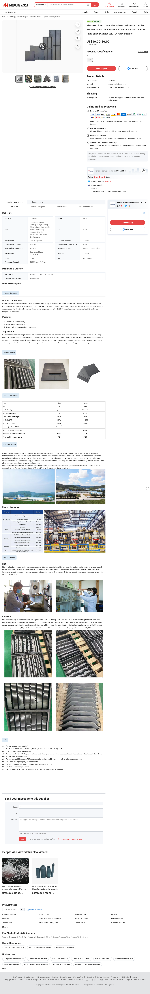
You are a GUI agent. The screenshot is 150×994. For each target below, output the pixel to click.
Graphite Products (118, 923)
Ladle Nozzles (80, 923)
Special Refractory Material (52, 17)
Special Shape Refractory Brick (50, 918)
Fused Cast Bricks (81, 918)
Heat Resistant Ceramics (65, 947)
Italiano (63, 980)
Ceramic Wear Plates (102, 959)
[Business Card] (144, 212)
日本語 (101, 980)
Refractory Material (35, 17)
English (20, 980)
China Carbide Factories (81, 959)
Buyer (96, 12)
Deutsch (70, 980)
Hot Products (17, 977)
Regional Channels (103, 977)
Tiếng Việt (128, 980)
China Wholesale (65, 977)
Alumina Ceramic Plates (61, 964)
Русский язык (54, 980)
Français (44, 980)
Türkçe (121, 980)
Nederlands (79, 980)
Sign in (145, 6)
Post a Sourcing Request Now (70, 839)
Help (107, 12)
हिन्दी (106, 980)
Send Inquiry (101, 68)
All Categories (10, 12)
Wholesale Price (78, 977)
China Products (29, 977)
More (4, 969)
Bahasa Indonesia (140, 980)
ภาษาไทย (113, 980)
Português (36, 980)
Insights (134, 977)
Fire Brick (5, 918)
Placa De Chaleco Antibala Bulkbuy (87, 964)
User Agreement (88, 985)
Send (22, 839)
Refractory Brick (44, 914)
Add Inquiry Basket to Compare (43, 86)
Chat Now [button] (134, 68)
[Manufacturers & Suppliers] (15, 4)
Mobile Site (125, 977)
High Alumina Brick (9, 914)
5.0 (118, 206)
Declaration (99, 985)
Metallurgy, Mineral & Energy (17, 17)
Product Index (115, 977)
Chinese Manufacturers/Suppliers (47, 977)
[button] (97, 206)
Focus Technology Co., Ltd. (59, 985)
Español (27, 980)
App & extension (120, 12)
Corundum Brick (117, 918)
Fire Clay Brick (116, 914)
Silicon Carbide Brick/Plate (48, 923)
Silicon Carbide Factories (38, 959)
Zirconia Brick (7, 923)
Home (4, 17)
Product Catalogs (35, 909)
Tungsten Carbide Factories (14, 959)
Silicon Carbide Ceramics (124, 959)
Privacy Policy (109, 985)
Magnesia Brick (80, 914)
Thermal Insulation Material (14, 947)
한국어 (94, 980)
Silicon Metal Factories (60, 959)
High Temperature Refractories (40, 947)
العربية (87, 980)
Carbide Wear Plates (11, 964)
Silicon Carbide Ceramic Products (36, 964)
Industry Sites (90, 977)
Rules (146, 12)
